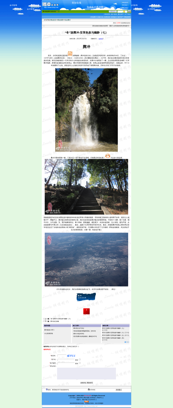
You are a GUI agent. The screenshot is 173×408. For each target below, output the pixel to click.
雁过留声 (121, 14)
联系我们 (93, 397)
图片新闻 (114, 14)
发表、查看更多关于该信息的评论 (58, 390)
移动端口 (125, 5)
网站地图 (86, 397)
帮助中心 (100, 397)
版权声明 (80, 397)
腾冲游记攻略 (54, 321)
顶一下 (86, 314)
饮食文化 (100, 17)
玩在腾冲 (67, 20)
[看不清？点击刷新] (71, 355)
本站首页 (125, 2)
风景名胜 (107, 17)
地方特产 (120, 17)
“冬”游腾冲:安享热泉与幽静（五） (114, 335)
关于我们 (73, 397)
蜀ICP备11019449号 (88, 399)
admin (101, 39)
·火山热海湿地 (48, 333)
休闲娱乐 (114, 17)
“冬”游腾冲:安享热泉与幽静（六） (61, 319)
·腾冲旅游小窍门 (49, 330)
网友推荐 (127, 17)
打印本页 (92, 390)
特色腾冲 (94, 17)
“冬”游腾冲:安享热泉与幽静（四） (114, 338)
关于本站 (125, 7)
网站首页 (53, 20)
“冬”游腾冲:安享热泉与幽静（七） (114, 328)
